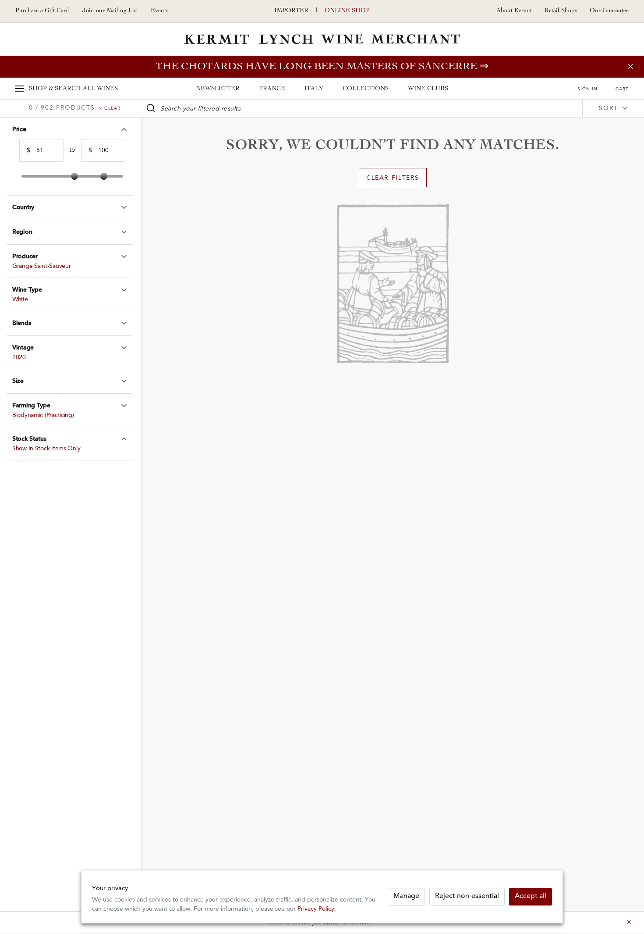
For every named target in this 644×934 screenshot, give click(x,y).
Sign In (587, 89)
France (272, 89)
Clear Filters (392, 178)
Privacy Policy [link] (315, 909)
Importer (291, 11)
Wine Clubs (428, 89)
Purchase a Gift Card (42, 11)
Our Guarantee (609, 11)
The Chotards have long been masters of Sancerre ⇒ (322, 66)
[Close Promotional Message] (628, 923)
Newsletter (218, 89)
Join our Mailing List (110, 11)
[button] (69, 129)
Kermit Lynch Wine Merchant (322, 39)
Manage (406, 896)
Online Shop (347, 11)
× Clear (109, 108)
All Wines (73, 89)
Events (159, 11)
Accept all (530, 896)
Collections (366, 89)
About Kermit (514, 11)
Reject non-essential (467, 896)
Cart (622, 89)
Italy (313, 89)
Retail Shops (561, 11)
